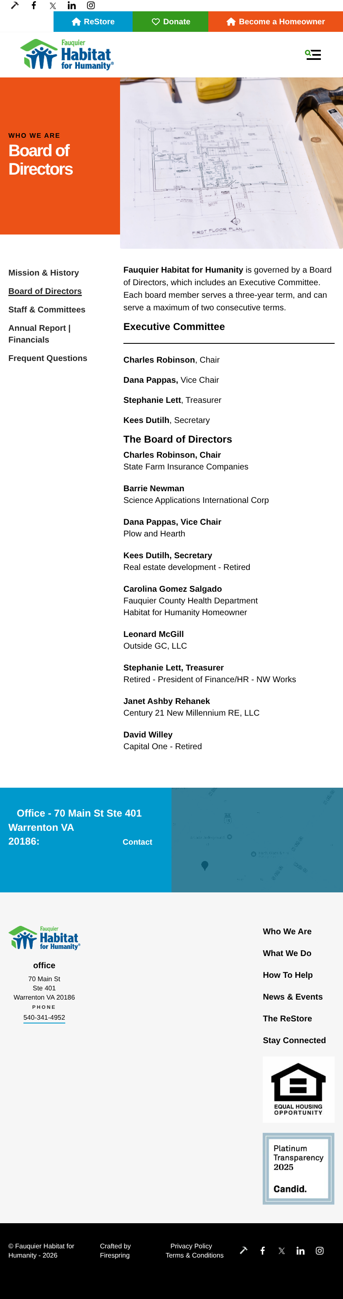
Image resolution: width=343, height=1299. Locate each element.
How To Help (288, 975)
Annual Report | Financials (39, 334)
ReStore (99, 22)
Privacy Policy (191, 1246)
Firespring (115, 1255)
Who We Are (287, 931)
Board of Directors (45, 291)
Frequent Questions (47, 358)
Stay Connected (294, 1040)
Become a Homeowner (282, 22)
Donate (176, 22)
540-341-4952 (44, 1017)
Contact (137, 842)
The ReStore (287, 1018)
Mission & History (43, 273)
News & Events (293, 997)
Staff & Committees (46, 309)
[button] (313, 55)
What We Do (287, 953)
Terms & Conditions (195, 1255)
